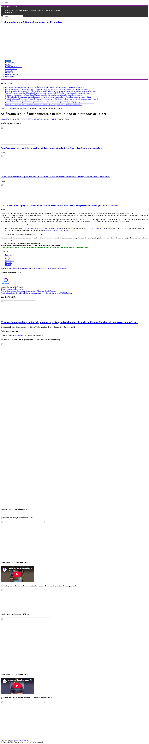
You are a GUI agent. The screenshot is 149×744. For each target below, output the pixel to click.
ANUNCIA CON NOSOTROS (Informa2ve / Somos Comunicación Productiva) (33, 10)
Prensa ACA (33, 268)
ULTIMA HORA (34, 119)
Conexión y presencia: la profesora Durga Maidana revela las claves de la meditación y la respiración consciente (43, 95)
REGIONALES (10, 63)
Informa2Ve (5, 119)
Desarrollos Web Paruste (19, 740)
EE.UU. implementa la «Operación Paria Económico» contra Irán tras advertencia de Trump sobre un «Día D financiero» (47, 89)
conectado (19, 335)
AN (8, 268)
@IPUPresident (50, 230)
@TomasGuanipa (55, 228)
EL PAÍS (8, 65)
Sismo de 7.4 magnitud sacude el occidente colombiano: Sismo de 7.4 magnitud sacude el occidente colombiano (43, 105)
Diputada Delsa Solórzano (19, 268)
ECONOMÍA (10, 73)
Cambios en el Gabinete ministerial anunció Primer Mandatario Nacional (54, 248)
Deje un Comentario (48, 119)
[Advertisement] (74, 41)
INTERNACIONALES (13, 67)
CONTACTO (10, 12)
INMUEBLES (10, 76)
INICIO (8, 61)
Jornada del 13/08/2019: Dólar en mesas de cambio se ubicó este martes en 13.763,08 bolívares (37, 293)
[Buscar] (2, 2)
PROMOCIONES (11, 75)
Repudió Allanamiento (59, 268)
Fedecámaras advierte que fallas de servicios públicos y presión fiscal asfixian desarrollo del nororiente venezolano (44, 87)
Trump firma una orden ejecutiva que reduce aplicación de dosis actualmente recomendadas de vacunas (40, 101)
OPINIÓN (9, 71)
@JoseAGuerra (42, 228)
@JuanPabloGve (30, 228)
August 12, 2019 (38, 234)
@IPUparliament (62, 230)
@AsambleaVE (97, 228)
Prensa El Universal (44, 268)
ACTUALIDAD (11, 69)
